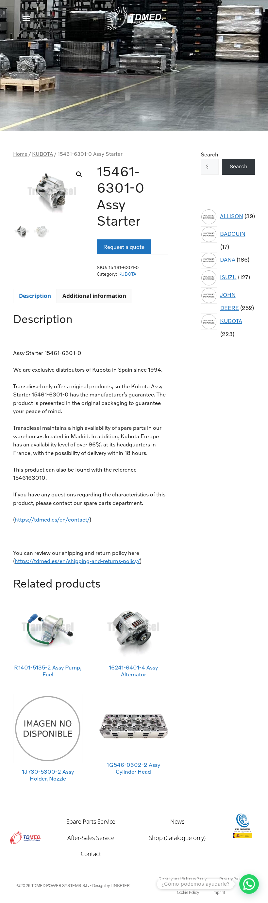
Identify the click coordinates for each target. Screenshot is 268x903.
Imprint (218, 892)
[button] (26, 18)
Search (209, 154)
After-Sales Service (90, 838)
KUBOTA (42, 154)
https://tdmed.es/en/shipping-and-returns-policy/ (77, 560)
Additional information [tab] (94, 295)
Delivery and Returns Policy (182, 878)
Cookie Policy (188, 892)
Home (20, 154)
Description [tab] (35, 295)
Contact (91, 854)
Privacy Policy (231, 878)
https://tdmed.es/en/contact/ (52, 519)
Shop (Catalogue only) (177, 838)
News (177, 821)
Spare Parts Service (90, 821)
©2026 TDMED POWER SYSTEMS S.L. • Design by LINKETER (73, 885)
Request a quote (123, 246)
